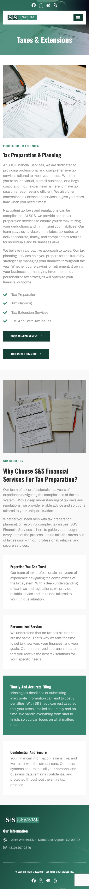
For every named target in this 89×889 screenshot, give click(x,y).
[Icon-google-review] (41, 5)
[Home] (48, 5)
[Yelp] (55, 5)
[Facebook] (33, 5)
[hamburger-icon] (78, 17)
